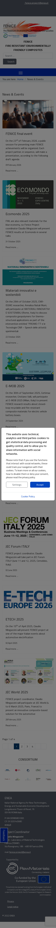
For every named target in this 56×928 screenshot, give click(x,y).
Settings (16, 485)
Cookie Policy (28, 496)
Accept (40, 485)
